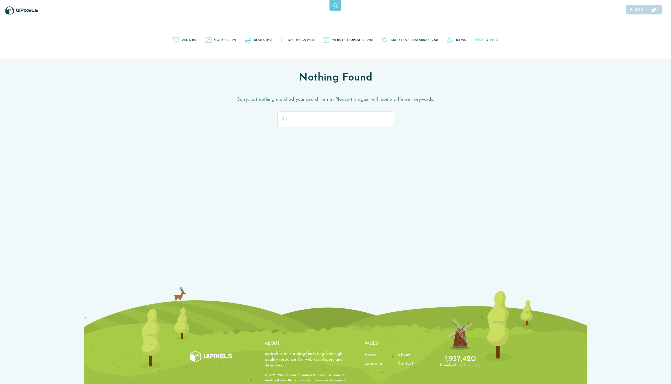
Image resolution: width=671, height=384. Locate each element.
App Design (301, 40)
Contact (405, 363)
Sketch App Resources (414, 40)
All (189, 40)
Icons (461, 40)
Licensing (373, 363)
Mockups (225, 40)
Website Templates (352, 40)
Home (370, 355)
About (404, 355)
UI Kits (263, 40)
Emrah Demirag (329, 375)
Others (491, 40)
